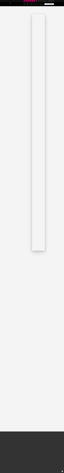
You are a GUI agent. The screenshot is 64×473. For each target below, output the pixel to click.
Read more (6, 40)
